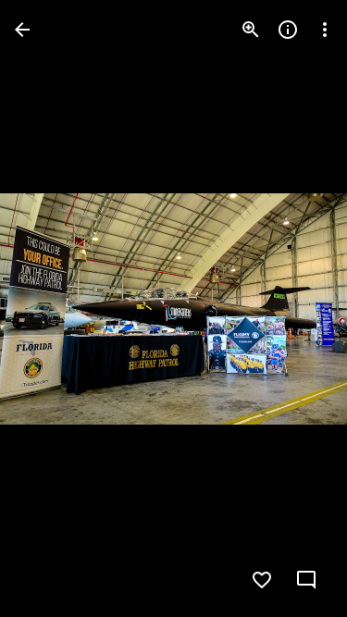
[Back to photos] (22, 29)
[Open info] (287, 29)
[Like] (262, 580)
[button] (52, 309)
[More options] (324, 29)
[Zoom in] (250, 29)
